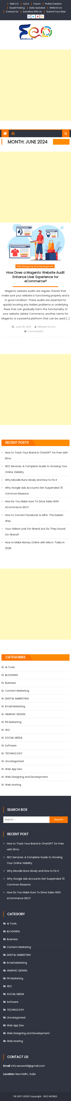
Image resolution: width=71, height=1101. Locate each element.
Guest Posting (17, 7)
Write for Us (56, 7)
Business (10, 683)
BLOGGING (11, 675)
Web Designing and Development (35, 266)
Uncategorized (14, 761)
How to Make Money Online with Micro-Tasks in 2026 (35, 545)
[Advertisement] (35, 85)
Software (11, 745)
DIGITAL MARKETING (17, 698)
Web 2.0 (14, 3)
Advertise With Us (32, 11)
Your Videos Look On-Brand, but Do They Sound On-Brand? (35, 531)
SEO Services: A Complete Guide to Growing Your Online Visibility (36, 469)
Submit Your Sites (56, 11)
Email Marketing (15, 706)
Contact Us (12, 11)
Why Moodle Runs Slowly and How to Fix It (31, 480)
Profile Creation (53, 3)
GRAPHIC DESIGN (15, 714)
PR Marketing (13, 722)
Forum (37, 3)
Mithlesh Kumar (47, 326)
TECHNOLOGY (13, 753)
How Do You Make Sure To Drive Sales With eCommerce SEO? (32, 504)
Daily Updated (37, 7)
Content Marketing (17, 691)
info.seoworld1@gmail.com (28, 1066)
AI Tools (10, 667)
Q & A (26, 3)
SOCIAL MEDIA (13, 738)
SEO (7, 730)
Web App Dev (13, 769)
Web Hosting (13, 785)
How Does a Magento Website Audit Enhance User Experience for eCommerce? (35, 276)
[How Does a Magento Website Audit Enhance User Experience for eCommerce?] (35, 242)
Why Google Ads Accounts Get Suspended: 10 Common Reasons (34, 490)
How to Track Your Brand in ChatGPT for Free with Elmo (36, 455)
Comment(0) (35, 331)
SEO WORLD (50, 1096)
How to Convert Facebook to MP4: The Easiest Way (34, 518)
